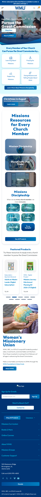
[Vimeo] (14, 478)
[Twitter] (6, 478)
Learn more (11, 104)
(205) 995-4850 (13, 473)
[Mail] (18, 478)
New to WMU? (9, 36)
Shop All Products (12, 418)
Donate (20, 484)
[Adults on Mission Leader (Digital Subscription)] (11, 266)
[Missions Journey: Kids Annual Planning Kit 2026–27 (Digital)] (30, 266)
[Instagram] (10, 478)
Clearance (29, 418)
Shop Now (8, 30)
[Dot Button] (11, 299)
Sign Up (34, 396)
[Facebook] (3, 478)
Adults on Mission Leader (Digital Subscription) (11, 282)
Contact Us (20, 408)
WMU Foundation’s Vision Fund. (13, 364)
